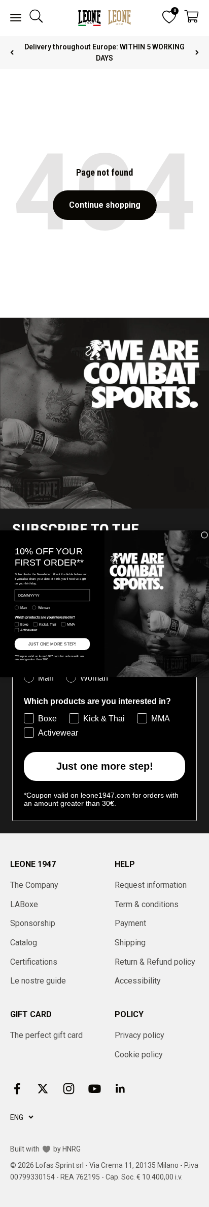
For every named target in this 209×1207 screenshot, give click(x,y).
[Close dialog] (204, 535)
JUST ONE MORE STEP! (52, 643)
